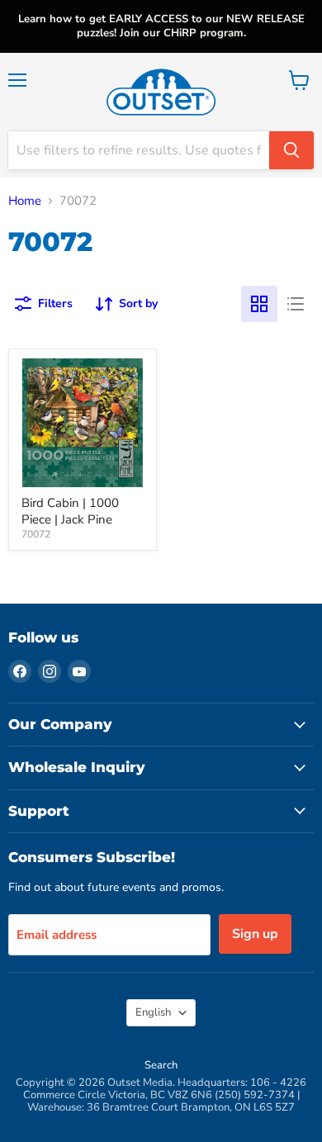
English (153, 1012)
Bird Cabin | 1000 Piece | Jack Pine (70, 511)
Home (24, 201)
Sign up (255, 934)
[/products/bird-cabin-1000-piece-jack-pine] (82, 422)
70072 (35, 534)
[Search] (291, 150)
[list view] (295, 304)
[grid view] (259, 304)
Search (161, 1065)
